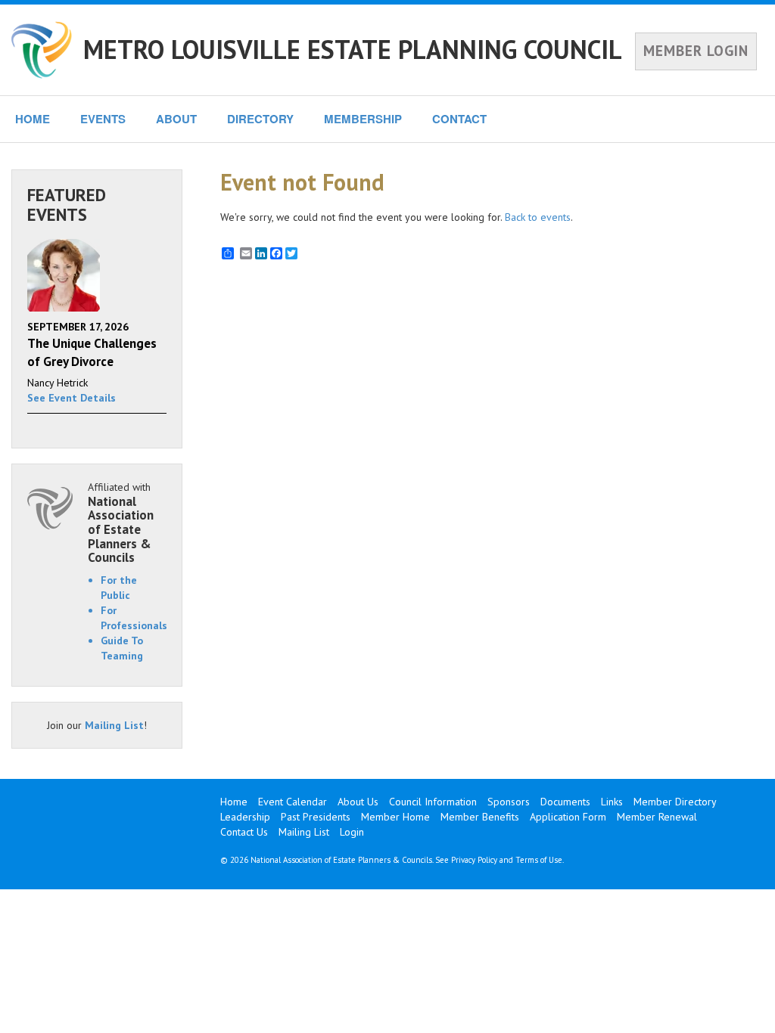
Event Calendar (292, 801)
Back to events (538, 217)
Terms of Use (538, 860)
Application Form (568, 817)
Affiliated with (121, 522)
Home (233, 801)
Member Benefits (479, 817)
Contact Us (244, 832)
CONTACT (459, 118)
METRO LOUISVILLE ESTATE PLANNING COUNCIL (352, 49)
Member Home (395, 817)
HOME (32, 118)
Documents (565, 801)
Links (612, 801)
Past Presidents (315, 817)
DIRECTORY (260, 118)
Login (352, 832)
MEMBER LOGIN (696, 51)
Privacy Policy (474, 860)
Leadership (245, 817)
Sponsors (508, 801)
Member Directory (675, 801)
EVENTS (103, 118)
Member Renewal (657, 817)
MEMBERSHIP (363, 118)
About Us (358, 801)
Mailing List (114, 725)
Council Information (433, 801)
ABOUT (176, 118)
